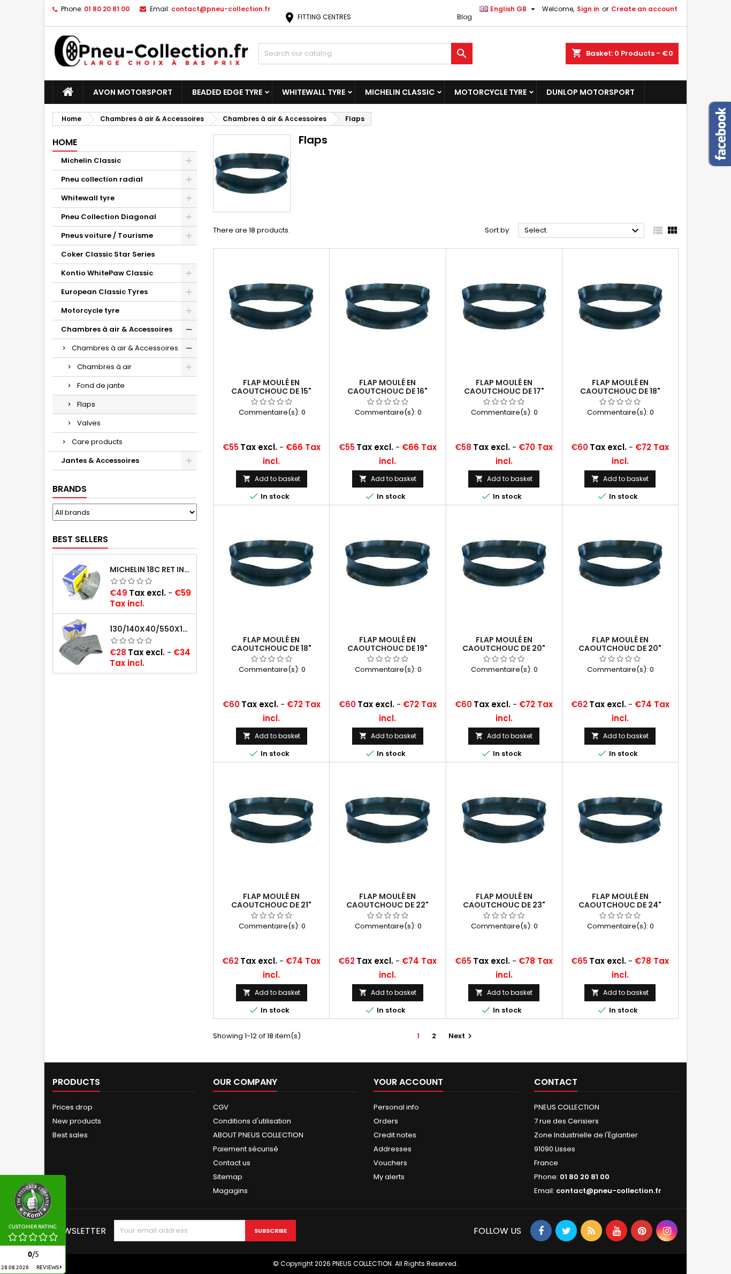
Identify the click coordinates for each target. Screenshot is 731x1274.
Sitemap (227, 1177)
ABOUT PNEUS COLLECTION (258, 1135)
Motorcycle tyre (490, 92)
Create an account (644, 8)
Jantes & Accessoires (100, 460)
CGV (221, 1107)
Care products (97, 442)
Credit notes (395, 1135)
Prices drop (72, 1107)
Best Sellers (80, 539)
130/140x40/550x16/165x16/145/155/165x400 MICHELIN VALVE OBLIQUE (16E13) (151, 629)
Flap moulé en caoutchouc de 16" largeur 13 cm (387, 391)
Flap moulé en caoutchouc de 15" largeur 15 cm (271, 391)
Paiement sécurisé (245, 1149)
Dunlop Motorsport (590, 92)
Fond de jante (101, 385)
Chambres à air (104, 367)
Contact (555, 1082)
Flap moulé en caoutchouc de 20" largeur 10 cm (503, 648)
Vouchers (390, 1163)
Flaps (86, 404)
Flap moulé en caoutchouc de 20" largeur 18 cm (619, 648)
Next (461, 1036)
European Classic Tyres (104, 292)
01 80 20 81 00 (107, 8)
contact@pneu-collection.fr (220, 8)
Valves (89, 423)
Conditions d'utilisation (252, 1121)
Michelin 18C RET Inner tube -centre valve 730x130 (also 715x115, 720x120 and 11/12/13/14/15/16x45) (151, 569)
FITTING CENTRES (317, 16)
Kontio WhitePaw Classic (107, 273)
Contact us (231, 1163)
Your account (408, 1082)
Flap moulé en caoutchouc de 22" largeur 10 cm (387, 905)
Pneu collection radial (102, 179)
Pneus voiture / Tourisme (107, 235)
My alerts (389, 1177)
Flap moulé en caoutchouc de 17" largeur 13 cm (504, 391)
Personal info (396, 1107)
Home (64, 142)
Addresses (393, 1149)
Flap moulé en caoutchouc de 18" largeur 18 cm (271, 648)
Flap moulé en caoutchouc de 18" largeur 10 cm (620, 391)
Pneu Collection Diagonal (108, 217)
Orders (386, 1121)
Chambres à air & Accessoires (116, 329)
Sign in (588, 8)
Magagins (230, 1191)
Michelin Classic (400, 92)
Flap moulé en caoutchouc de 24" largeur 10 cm (619, 905)
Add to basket (271, 478)
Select (583, 230)
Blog (464, 16)
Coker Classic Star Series (108, 254)
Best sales (70, 1135)
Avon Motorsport (132, 92)
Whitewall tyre (313, 92)
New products (76, 1121)
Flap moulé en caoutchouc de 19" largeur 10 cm (387, 648)
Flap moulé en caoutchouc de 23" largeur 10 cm (504, 905)
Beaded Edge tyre (227, 92)
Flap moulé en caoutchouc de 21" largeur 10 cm (271, 905)
